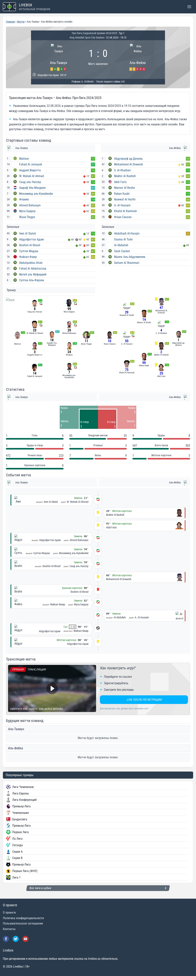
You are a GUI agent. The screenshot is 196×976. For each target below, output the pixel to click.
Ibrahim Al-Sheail (29, 245)
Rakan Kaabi (122, 193)
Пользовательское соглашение (23, 923)
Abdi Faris (120, 182)
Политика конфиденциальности (23, 918)
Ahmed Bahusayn (30, 205)
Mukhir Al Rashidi (125, 176)
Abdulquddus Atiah (30, 263)
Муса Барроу (27, 211)
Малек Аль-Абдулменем (129, 257)
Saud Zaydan (122, 251)
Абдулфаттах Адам (31, 239)
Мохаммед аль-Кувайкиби (36, 193)
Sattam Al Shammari (126, 263)
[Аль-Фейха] (137, 56)
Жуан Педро (27, 217)
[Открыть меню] (189, 6)
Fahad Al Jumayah (30, 164)
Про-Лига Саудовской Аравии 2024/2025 (94, 33)
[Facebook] (6, 939)
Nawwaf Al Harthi (125, 199)
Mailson (24, 158)
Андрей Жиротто (30, 170)
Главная (10, 21)
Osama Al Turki (123, 239)
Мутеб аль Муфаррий (32, 274)
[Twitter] (16, 939)
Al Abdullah (121, 245)
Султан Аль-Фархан (31, 280)
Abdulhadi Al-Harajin (127, 233)
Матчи (20, 21)
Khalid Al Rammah (125, 211)
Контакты (9, 929)
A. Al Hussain (122, 205)
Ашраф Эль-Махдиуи (32, 188)
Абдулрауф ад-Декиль (128, 158)
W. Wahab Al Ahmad (31, 176)
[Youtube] (25, 939)
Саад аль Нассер (30, 182)
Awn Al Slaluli (27, 233)
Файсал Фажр (28, 257)
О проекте (9, 912)
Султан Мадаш (28, 251)
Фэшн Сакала (122, 217)
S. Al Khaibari (122, 170)
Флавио (24, 199)
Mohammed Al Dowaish (128, 164)
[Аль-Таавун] (58, 56)
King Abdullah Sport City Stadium (87, 37)
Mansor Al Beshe (124, 188)
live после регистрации (144, 699)
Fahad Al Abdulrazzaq (32, 268)
